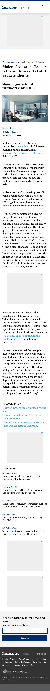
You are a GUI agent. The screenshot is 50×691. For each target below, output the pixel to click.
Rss (32, 665)
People (5, 659)
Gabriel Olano (10, 132)
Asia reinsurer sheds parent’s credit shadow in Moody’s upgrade (21, 477)
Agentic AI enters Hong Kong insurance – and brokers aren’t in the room (24, 491)
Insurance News (13, 62)
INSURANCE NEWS (9, 473)
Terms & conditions (26, 659)
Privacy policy (41, 659)
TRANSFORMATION (9, 487)
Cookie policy (7, 662)
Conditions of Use (40, 662)
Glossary (13, 659)
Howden (23, 146)
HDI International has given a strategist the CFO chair (23, 518)
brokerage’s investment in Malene (21, 153)
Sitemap (25, 665)
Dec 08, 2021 (8, 135)
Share (19, 135)
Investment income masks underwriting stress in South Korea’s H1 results (23, 532)
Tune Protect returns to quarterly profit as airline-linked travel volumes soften (24, 505)
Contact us (16, 665)
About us (5, 665)
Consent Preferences (23, 662)
